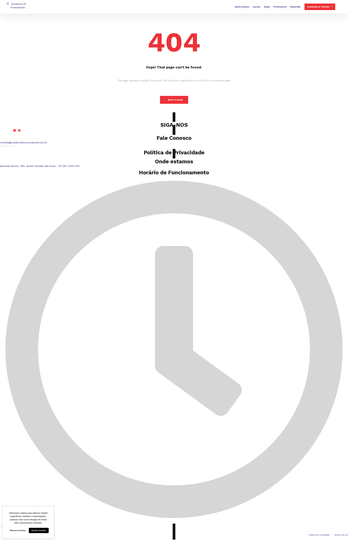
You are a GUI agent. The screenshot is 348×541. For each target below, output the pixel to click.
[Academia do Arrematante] (18, 7)
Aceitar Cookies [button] (38, 530)
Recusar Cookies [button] (18, 530)
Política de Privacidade (174, 152)
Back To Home (175, 100)
